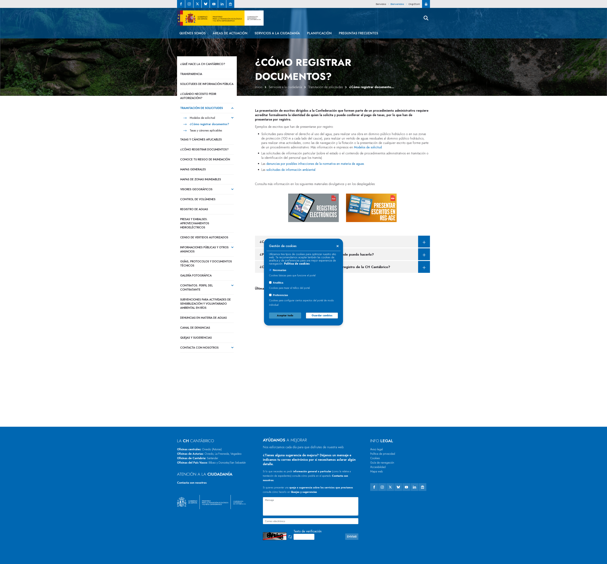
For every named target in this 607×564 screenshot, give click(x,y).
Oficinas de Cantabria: (197, 458)
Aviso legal (376, 449)
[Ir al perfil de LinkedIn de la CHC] (222, 4)
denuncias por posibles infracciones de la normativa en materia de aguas (315, 163)
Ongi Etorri (414, 4)
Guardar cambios (322, 315)
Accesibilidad (378, 467)
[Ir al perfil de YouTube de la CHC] (214, 4)
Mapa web (376, 471)
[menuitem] (192, 33)
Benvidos (381, 4)
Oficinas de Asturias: (209, 454)
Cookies (375, 458)
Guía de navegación (382, 463)
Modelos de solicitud (368, 147)
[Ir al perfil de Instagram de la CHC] (189, 4)
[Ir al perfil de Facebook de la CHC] (181, 4)
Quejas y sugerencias (304, 492)
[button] (426, 18)
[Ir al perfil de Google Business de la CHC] (230, 4)
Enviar (352, 537)
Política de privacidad (382, 454)
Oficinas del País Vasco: (211, 463)
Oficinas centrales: (199, 449)
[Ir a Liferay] (220, 18)
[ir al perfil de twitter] (197, 4)
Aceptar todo (285, 315)
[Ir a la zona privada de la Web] (426, 4)
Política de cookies (297, 264)
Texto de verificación (308, 531)
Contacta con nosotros (192, 483)
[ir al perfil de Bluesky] (206, 4)
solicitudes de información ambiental (290, 169)
